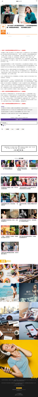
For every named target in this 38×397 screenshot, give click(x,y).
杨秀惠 (7, 129)
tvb (12, 129)
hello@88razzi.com (19, 390)
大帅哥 (17, 129)
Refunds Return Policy (21, 385)
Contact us (19, 388)
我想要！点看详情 (19, 119)
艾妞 (23, 129)
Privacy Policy (16, 385)
